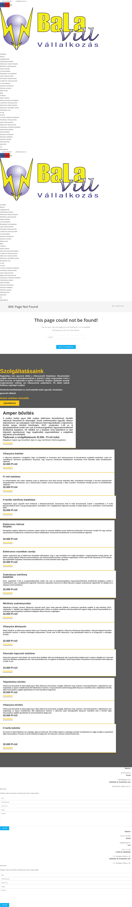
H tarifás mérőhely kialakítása (9, 117)
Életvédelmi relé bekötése (8, 74)
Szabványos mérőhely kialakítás (10, 127)
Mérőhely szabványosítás (8, 66)
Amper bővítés (4, 98)
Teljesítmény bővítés (6, 61)
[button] (4, 149)
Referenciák (4, 91)
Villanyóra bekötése (6, 137)
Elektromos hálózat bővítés (8, 105)
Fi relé (2, 112)
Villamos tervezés (5, 88)
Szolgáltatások (4, 59)
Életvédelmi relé (5, 110)
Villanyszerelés (5, 142)
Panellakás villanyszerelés (8, 78)
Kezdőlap (3, 54)
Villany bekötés (5, 132)
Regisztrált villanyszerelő (8, 125)
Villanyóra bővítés (5, 139)
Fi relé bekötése (5, 83)
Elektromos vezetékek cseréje (9, 108)
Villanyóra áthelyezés (7, 86)
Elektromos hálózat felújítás (9, 64)
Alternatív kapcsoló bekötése (9, 100)
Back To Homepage (66, 347)
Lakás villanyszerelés (6, 76)
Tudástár (3, 95)
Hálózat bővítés (5, 69)
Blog (1, 93)
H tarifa (2, 115)
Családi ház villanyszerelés (8, 81)
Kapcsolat (3, 144)
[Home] (113, 306)
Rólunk (2, 57)
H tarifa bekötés (5, 71)
